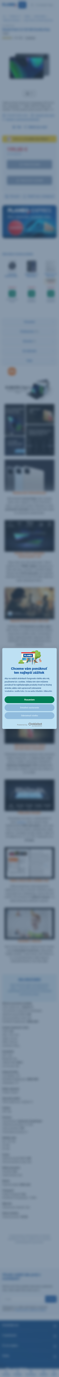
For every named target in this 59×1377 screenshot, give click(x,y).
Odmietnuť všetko (29, 715)
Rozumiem (29, 699)
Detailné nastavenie (29, 707)
